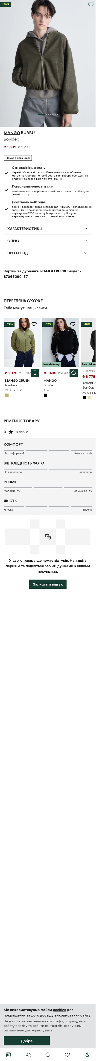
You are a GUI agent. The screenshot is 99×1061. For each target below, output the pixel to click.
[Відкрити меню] (28, 1054)
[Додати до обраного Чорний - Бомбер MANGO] (72, 324)
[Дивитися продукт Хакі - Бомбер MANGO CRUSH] (22, 342)
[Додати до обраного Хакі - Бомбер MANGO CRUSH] (34, 324)
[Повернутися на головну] (8, 1054)
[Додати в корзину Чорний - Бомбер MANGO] (74, 373)
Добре (26, 1041)
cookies (59, 1009)
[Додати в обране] (91, 4)
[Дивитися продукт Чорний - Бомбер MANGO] (60, 342)
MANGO (12, 133)
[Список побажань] (67, 1054)
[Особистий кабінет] (87, 1054)
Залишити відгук (48, 584)
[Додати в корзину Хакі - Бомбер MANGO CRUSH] (35, 373)
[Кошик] (47, 1054)
